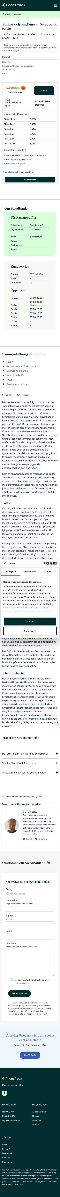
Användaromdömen (18, 383)
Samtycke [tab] (11, 571)
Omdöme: (21, 945)
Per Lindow (7, 395)
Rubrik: (9, 931)
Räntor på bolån (15, 375)
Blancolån (6, 1149)
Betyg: (9, 889)
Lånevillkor (7, 62)
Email (29, 839)
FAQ (4, 73)
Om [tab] (49, 571)
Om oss (35, 1116)
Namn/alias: (19, 902)
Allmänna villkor (26, 1008)
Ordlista (35, 1124)
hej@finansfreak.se (11, 1120)
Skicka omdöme (19, 993)
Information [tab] (30, 571)
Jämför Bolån (30, 1055)
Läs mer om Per (30, 834)
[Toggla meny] (55, 5)
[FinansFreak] (3, 14)
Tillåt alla (30, 621)
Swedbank (17, 14)
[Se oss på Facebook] (4, 1093)
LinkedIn (42, 839)
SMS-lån (6, 1157)
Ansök (44, 90)
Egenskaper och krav (13, 172)
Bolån (9, 14)
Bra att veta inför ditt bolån (22, 366)
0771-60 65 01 (37, 274)
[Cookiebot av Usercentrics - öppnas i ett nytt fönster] (44, 563)
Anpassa (28, 631)
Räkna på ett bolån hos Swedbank (17, 66)
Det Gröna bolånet (17, 370)
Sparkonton (7, 1162)
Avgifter (29, 172)
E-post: (10, 917)
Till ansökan (29, 180)
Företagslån (7, 1153)
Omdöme (6, 69)
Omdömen (37, 1120)
